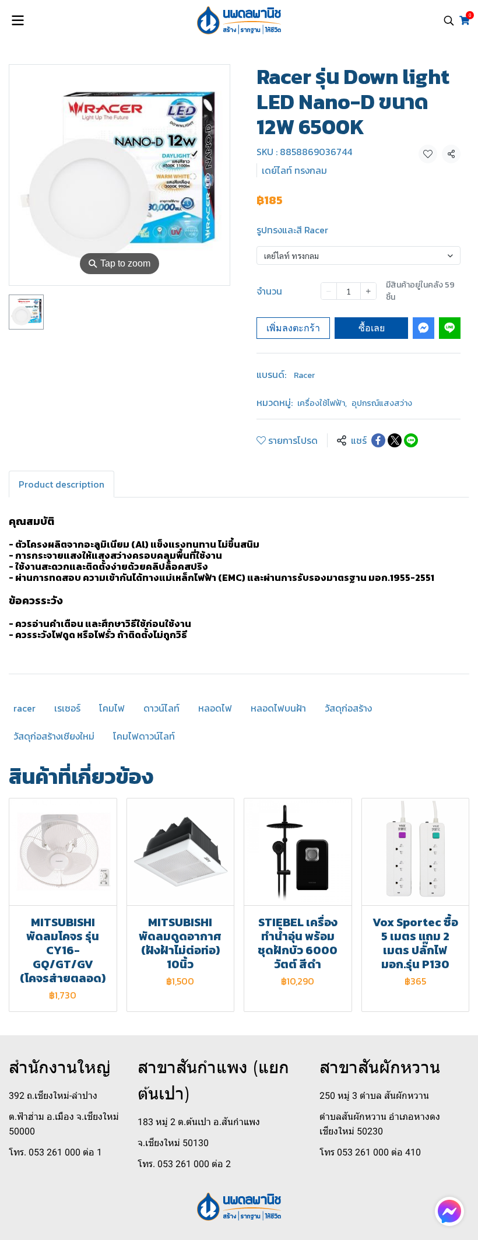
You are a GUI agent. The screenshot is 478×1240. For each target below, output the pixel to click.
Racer (304, 375)
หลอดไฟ (215, 708)
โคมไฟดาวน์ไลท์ (144, 736)
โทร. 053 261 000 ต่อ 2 (184, 1163)
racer (24, 708)
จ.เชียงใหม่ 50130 (173, 1142)
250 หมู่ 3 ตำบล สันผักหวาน (374, 1095)
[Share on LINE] (411, 440)
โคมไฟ (112, 708)
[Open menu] (17, 20)
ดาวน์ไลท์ (161, 708)
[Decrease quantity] (328, 291)
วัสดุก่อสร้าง (348, 708)
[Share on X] (395, 440)
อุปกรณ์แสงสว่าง (382, 403)
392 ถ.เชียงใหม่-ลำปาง (53, 1095)
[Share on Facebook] (378, 440)
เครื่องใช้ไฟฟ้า (322, 403)
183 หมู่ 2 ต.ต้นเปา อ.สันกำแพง (199, 1121)
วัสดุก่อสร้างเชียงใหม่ (53, 736)
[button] (449, 20)
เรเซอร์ (67, 708)
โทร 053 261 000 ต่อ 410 (370, 1152)
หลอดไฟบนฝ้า (278, 708)
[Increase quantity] (368, 291)
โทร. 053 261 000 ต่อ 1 (55, 1152)
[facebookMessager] (449, 1211)
